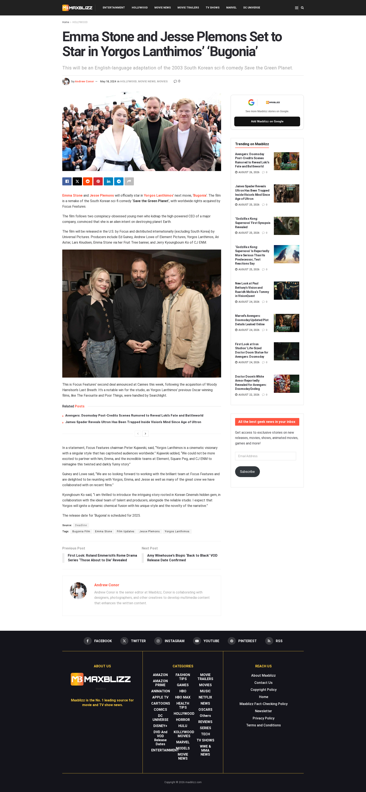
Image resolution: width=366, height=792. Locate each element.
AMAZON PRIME (160, 683)
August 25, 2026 (248, 204)
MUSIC (205, 691)
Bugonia (199, 195)
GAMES (183, 685)
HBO (182, 691)
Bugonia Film (81, 531)
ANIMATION (160, 691)
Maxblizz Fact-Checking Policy (264, 704)
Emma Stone (72, 195)
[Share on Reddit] (87, 181)
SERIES (205, 728)
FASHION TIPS (183, 677)
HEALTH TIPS (182, 705)
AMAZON (160, 675)
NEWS (205, 703)
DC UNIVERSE (251, 7)
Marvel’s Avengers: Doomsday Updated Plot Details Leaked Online (252, 320)
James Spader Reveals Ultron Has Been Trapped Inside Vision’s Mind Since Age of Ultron (133, 422)
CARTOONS (160, 703)
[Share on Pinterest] (98, 181)
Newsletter (263, 711)
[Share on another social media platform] (129, 181)
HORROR (183, 720)
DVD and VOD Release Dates (160, 738)
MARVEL (231, 7)
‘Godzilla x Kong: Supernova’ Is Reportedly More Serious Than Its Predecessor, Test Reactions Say (252, 255)
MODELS (183, 748)
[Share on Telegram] (118, 181)
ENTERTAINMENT (114, 7)
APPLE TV (160, 697)
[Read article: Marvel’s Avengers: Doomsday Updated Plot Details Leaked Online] (286, 323)
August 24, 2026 (248, 301)
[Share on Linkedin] (108, 181)
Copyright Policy (264, 690)
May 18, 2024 (108, 81)
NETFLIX (205, 697)
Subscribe (247, 472)
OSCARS (205, 710)
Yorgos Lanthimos (158, 195)
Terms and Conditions (263, 725)
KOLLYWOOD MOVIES (184, 734)
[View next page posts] (145, 434)
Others (205, 716)
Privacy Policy (263, 718)
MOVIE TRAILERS (188, 7)
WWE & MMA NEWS (205, 750)
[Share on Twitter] (77, 181)
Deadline (81, 525)
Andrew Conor (84, 81)
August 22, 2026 (248, 394)
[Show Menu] (296, 8)
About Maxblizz (263, 675)
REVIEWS (205, 722)
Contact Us (263, 683)
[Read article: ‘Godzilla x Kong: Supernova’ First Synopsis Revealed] (286, 226)
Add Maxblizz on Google (267, 121)
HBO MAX (182, 697)
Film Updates (125, 531)
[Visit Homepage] (77, 8)
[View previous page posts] (138, 434)
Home (65, 22)
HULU (182, 726)
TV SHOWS (212, 7)
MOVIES (162, 81)
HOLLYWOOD (140, 7)
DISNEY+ (160, 726)
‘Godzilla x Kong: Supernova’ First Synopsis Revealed (252, 223)
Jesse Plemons (102, 195)
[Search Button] (302, 7)
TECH (205, 734)
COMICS (160, 710)
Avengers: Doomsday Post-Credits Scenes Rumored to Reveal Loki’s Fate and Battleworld (134, 415)
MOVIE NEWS (162, 7)
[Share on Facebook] (67, 181)
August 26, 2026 (248, 172)
